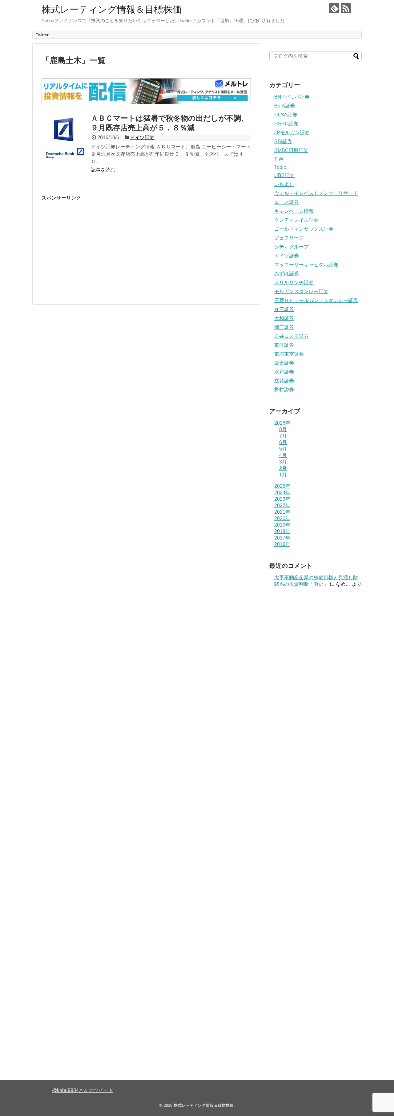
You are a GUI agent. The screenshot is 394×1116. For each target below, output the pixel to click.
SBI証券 (283, 141)
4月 (283, 455)
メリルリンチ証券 (294, 282)
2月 (283, 468)
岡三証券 (284, 327)
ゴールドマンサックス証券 (303, 229)
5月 (283, 448)
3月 (283, 461)
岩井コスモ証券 (291, 336)
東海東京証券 (289, 354)
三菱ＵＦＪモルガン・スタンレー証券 (316, 300)
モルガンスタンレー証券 (301, 291)
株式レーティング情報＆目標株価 (112, 9)
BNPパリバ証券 (291, 96)
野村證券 (284, 389)
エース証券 (286, 202)
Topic (280, 167)
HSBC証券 (286, 123)
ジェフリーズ (289, 238)
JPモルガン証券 (292, 132)
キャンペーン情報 (294, 211)
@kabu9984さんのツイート (82, 1090)
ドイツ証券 (142, 137)
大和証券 (284, 318)
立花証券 (284, 380)
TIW (278, 159)
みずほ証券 (286, 273)
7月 (283, 436)
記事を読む (103, 169)
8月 (283, 429)
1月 (283, 474)
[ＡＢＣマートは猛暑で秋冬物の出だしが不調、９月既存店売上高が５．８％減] (65, 137)
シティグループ (291, 246)
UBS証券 (284, 175)
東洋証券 (284, 345)
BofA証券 (284, 105)
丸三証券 (284, 309)
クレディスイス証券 (296, 220)
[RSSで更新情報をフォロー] (346, 8)
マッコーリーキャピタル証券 (306, 264)
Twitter (42, 34)
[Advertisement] (93, 244)
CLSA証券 (285, 114)
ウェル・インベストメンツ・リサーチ (316, 193)
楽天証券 (284, 363)
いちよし (284, 184)
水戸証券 (284, 371)
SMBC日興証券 (291, 150)
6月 (283, 442)
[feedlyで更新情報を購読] (334, 8)
